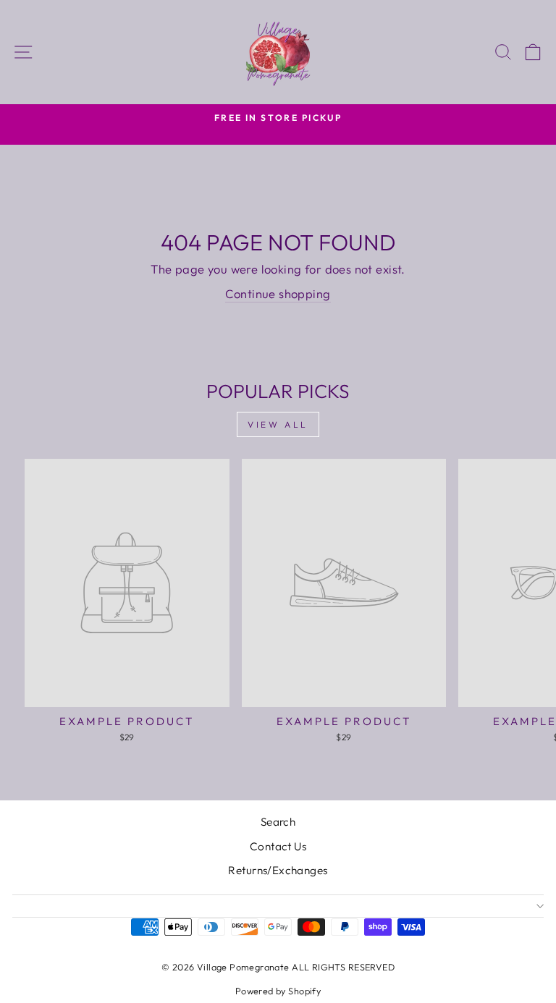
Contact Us (278, 846)
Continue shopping (277, 293)
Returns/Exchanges (277, 870)
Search (278, 822)
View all (278, 424)
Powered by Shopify (278, 990)
